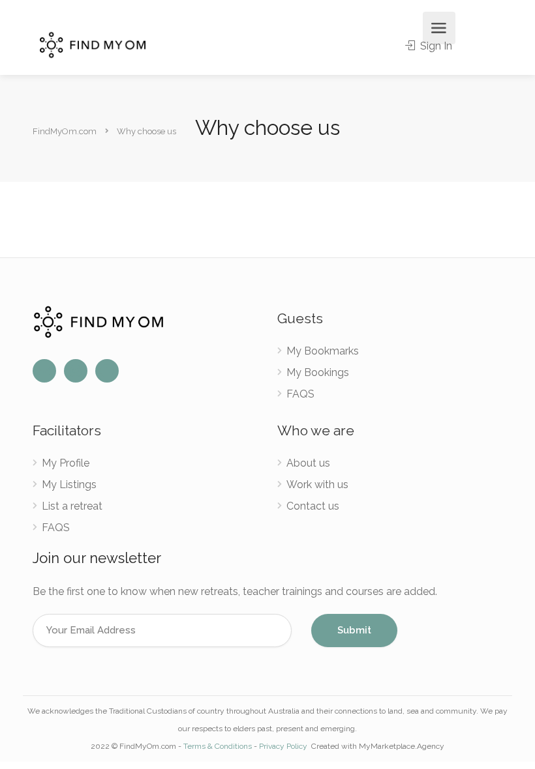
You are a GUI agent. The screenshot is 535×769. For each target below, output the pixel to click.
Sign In (435, 46)
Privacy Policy (284, 746)
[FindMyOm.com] (93, 44)
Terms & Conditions (217, 746)
